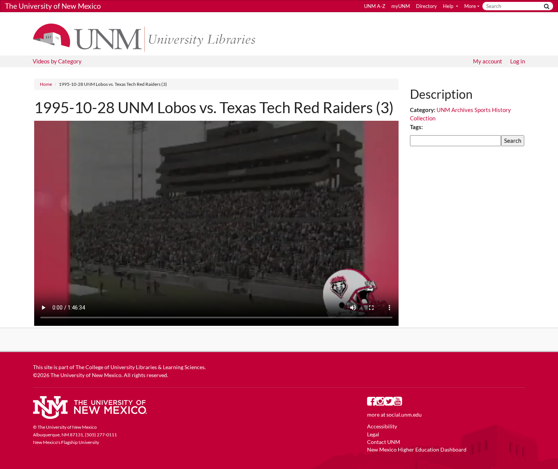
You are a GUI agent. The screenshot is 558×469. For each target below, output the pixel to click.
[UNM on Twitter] (389, 403)
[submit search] (546, 6)
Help (448, 6)
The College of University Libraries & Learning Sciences (140, 367)
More (470, 6)
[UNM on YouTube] (397, 403)
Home (46, 84)
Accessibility (382, 426)
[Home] (148, 36)
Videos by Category (57, 61)
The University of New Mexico (53, 6)
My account (487, 61)
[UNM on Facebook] (371, 403)
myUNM (400, 6)
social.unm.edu (404, 415)
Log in (517, 61)
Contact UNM (383, 442)
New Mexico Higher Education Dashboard (417, 450)
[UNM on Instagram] (380, 403)
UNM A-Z (374, 6)
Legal (373, 434)
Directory (426, 6)
